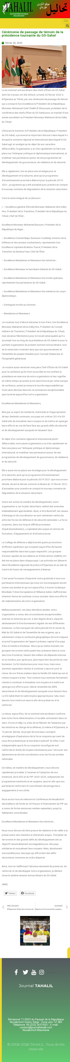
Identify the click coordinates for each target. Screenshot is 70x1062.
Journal (36, 985)
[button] (68, 952)
